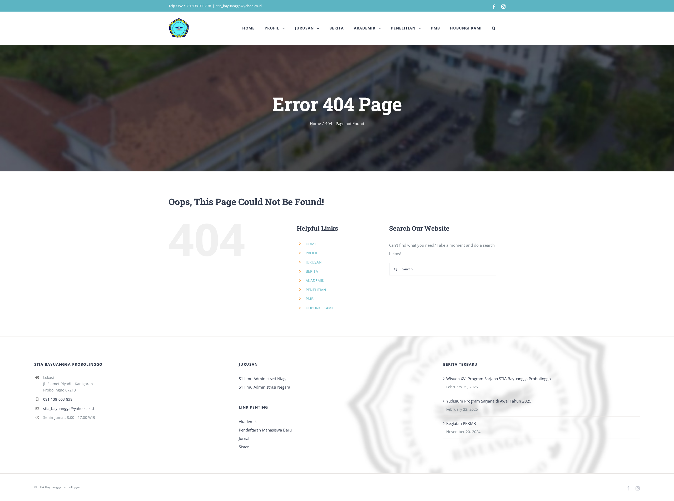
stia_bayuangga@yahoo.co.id (239, 5)
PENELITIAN (316, 289)
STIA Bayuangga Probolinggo (59, 487)
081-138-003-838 (57, 399)
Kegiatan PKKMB (461, 423)
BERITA (312, 271)
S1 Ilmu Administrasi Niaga (263, 378)
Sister (244, 446)
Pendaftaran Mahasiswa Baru (265, 430)
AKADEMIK (315, 280)
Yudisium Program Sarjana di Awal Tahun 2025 (489, 401)
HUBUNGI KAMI (319, 307)
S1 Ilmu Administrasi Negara (264, 387)
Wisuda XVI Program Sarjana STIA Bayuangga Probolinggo (498, 378)
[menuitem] (248, 28)
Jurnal (244, 438)
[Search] (493, 28)
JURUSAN (314, 262)
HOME (311, 243)
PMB (310, 298)
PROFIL (312, 252)
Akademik (248, 421)
